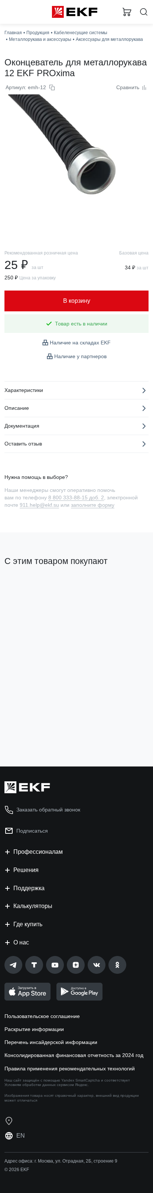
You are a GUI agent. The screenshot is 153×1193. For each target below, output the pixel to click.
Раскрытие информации (34, 1029)
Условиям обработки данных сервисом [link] (39, 1085)
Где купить (27, 924)
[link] (13, 965)
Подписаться (32, 831)
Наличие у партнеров (80, 356)
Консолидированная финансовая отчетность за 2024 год (73, 1055)
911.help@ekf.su (39, 505)
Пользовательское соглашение (42, 1016)
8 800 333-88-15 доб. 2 (76, 497)
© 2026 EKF (16, 1169)
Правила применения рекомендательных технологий (69, 1069)
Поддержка (29, 888)
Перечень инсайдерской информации (50, 1042)
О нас (21, 942)
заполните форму (92, 505)
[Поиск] (144, 12)
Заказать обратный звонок (48, 810)
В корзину (33, 731)
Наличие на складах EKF (80, 343)
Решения (26, 870)
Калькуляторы (32, 906)
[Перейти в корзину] (127, 12)
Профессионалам (38, 852)
